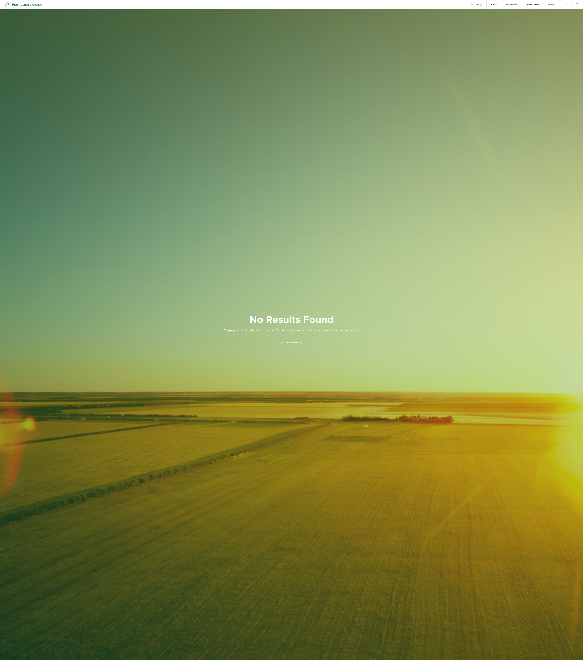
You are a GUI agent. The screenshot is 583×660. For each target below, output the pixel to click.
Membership (511, 4)
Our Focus (474, 4)
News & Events (532, 4)
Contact (551, 4)
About (494, 4)
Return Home (291, 343)
